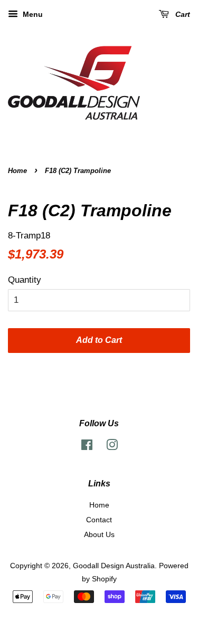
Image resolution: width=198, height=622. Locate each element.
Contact (99, 519)
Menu (32, 14)
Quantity (24, 280)
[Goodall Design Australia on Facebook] (87, 447)
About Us (99, 534)
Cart (181, 14)
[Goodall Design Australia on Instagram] (112, 447)
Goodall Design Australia (114, 565)
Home (17, 171)
